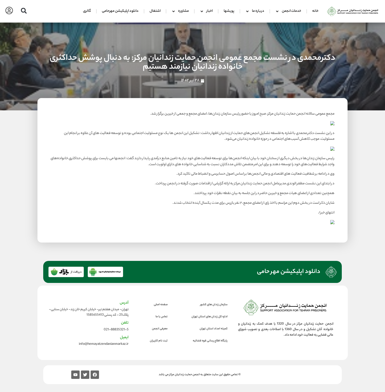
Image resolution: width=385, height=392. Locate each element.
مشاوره (183, 11)
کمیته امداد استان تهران (214, 328)
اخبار (209, 11)
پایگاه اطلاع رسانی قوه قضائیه (210, 341)
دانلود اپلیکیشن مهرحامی (120, 11)
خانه (315, 11)
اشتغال (155, 11)
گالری (87, 11)
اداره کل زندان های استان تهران (209, 316)
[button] (23, 10)
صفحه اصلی (161, 304)
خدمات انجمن (291, 11)
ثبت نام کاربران (159, 341)
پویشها (229, 11)
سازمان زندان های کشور (214, 304)
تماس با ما (162, 316)
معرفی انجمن (160, 328)
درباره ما (258, 11)
